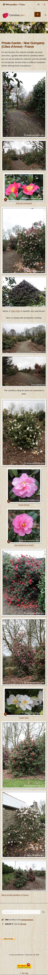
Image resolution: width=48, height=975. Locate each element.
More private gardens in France (15, 895)
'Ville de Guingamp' (24, 203)
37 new (23, 924)
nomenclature (27, 920)
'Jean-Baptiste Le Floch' (24, 545)
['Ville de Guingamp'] (24, 187)
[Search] (45, 15)
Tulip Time (15, 311)
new (23, 4)
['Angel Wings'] (24, 485)
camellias (13, 4)
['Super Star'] (24, 702)
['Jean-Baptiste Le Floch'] (24, 526)
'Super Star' (24, 717)
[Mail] (38, 4)
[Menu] (37, 14)
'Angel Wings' (24, 505)
